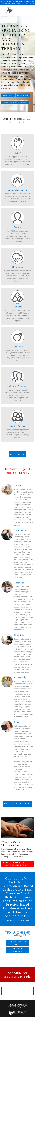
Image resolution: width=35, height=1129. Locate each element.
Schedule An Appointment (15, 102)
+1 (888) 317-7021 (28, 3)
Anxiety (17, 152)
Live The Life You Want (17, 804)
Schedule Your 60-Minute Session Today (16, 864)
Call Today (8, 95)
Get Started (17, 454)
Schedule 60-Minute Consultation (11, 3)
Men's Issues (17, 346)
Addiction (17, 306)
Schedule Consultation (17, 950)
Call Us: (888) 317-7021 (17, 943)
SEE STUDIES (22, 95)
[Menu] (32, 10)
